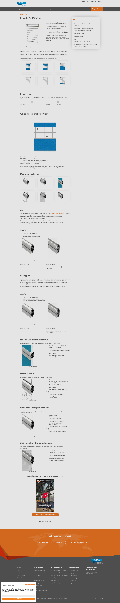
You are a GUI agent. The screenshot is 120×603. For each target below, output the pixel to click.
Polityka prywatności (30, 584)
